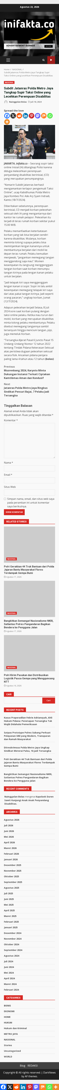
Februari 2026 (11, 853)
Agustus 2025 (11, 887)
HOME (7, 1016)
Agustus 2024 (11, 955)
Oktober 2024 (11, 944)
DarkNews (49, 1072)
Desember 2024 (12, 933)
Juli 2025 (8, 893)
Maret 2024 (10, 984)
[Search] (43, 60)
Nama (8, 462)
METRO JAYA (11, 1033)
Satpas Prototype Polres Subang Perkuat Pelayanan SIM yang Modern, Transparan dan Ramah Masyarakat (27, 736)
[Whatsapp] (50, 115)
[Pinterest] (31, 115)
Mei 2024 (9, 972)
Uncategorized (12, 1050)
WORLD (8, 1056)
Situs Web (10, 487)
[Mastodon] (37, 115)
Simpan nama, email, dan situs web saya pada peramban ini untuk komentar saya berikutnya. (30, 502)
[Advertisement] (29, 46)
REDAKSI (33, 1065)
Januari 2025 (11, 927)
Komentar (11, 420)
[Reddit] (19, 115)
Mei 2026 (9, 836)
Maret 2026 (10, 848)
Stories (8, 1045)
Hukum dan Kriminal (15, 1028)
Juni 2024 (9, 967)
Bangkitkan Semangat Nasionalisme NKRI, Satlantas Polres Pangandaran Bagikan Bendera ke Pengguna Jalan (29, 599)
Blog (22, 1065)
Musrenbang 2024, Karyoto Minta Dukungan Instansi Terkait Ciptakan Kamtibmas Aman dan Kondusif (27, 372)
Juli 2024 (8, 961)
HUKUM (8, 1022)
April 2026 (9, 842)
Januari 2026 (11, 859)
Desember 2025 (12, 865)
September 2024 (13, 950)
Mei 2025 (9, 904)
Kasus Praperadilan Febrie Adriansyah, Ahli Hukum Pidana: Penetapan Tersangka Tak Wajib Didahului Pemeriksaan (28, 721)
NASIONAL (9, 82)
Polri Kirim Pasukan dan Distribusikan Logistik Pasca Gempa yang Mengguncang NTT (29, 653)
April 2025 (9, 910)
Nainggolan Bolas (18, 102)
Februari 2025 (11, 921)
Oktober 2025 (11, 876)
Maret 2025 (10, 916)
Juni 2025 (9, 899)
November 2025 (12, 870)
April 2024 (9, 978)
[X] (13, 115)
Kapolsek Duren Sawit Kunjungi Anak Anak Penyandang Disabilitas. (28, 800)
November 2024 (12, 938)
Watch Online (51, 60)
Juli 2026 (8, 825)
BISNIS (7, 1005)
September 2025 (13, 882)
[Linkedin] (25, 115)
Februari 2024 (11, 989)
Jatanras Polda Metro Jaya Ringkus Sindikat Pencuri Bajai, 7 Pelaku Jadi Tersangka (26, 389)
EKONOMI (9, 1011)
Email (8, 474)
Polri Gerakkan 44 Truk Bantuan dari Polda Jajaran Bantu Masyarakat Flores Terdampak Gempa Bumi (29, 545)
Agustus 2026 (11, 819)
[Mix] (44, 115)
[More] (7, 122)
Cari (8, 694)
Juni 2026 (9, 831)
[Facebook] (7, 115)
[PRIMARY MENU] (8, 60)
